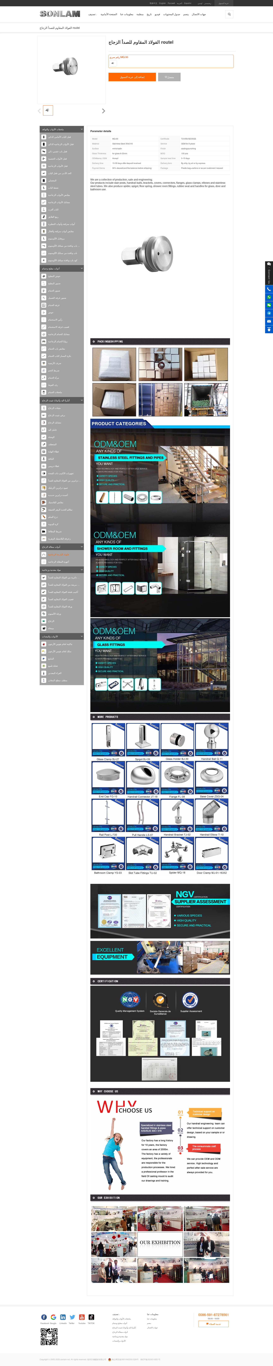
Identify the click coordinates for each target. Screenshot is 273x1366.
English (162, 3)
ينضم (149, 1323)
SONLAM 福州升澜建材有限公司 (60, 15)
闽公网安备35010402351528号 (125, 1359)
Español (187, 3)
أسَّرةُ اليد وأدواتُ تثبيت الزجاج (56, 400)
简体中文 (153, 3)
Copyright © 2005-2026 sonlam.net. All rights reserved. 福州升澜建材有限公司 (73, 1359)
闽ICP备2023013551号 (150, 1359)
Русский (171, 3)
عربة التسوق (224, 3)
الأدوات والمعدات (50, 636)
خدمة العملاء (215, 1323)
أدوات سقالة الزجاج (51, 546)
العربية (179, 3)
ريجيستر (207, 3)
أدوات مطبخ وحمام (51, 268)
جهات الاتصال (152, 1327)
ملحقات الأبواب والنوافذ (53, 129)
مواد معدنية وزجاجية (51, 569)
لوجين (200, 3)
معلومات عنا (152, 1318)
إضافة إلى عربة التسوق (132, 77)
